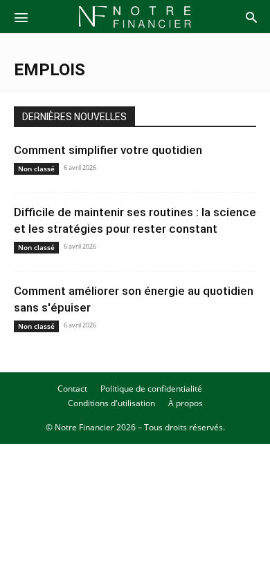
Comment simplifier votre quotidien (108, 150)
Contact (72, 388)
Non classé (36, 168)
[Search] (251, 16)
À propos (185, 403)
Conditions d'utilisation (111, 403)
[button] (20, 16)
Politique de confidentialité (151, 388)
